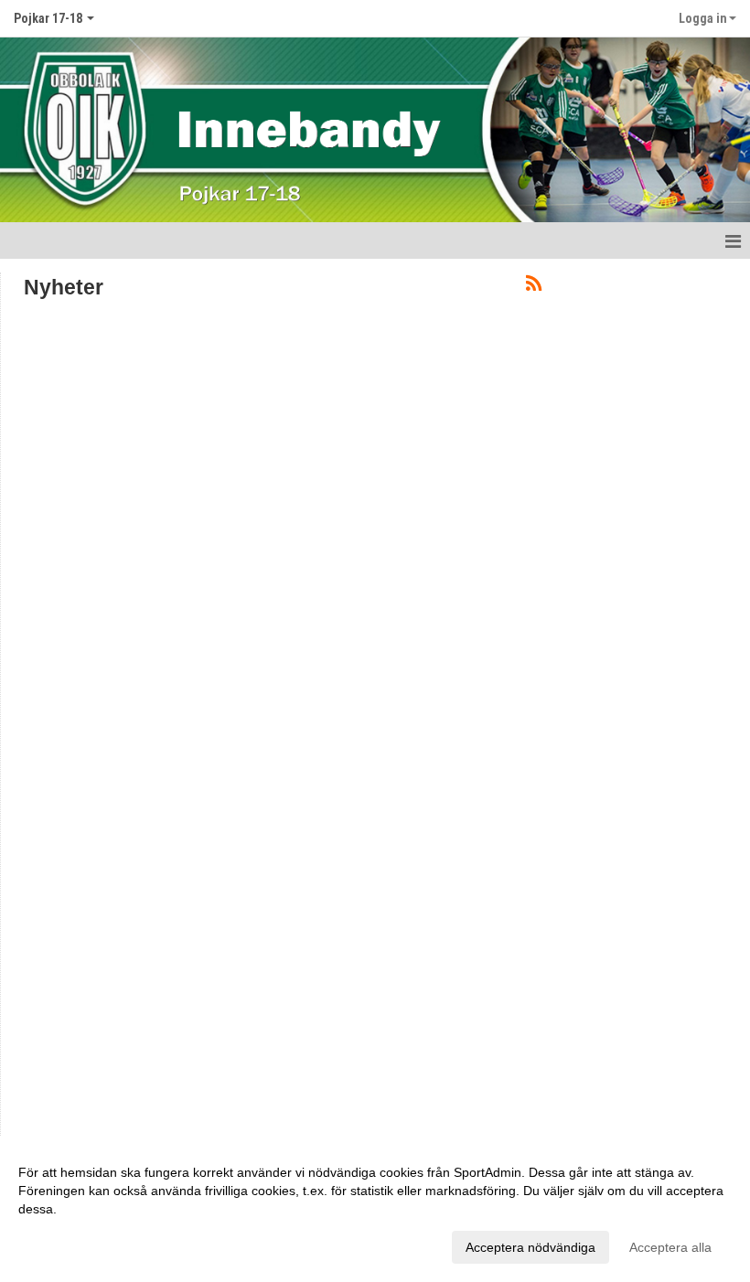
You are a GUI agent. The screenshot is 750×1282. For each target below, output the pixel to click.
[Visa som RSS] (533, 287)
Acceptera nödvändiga (530, 1247)
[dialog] (375, 1209)
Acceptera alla (670, 1247)
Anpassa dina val (67, 1244)
